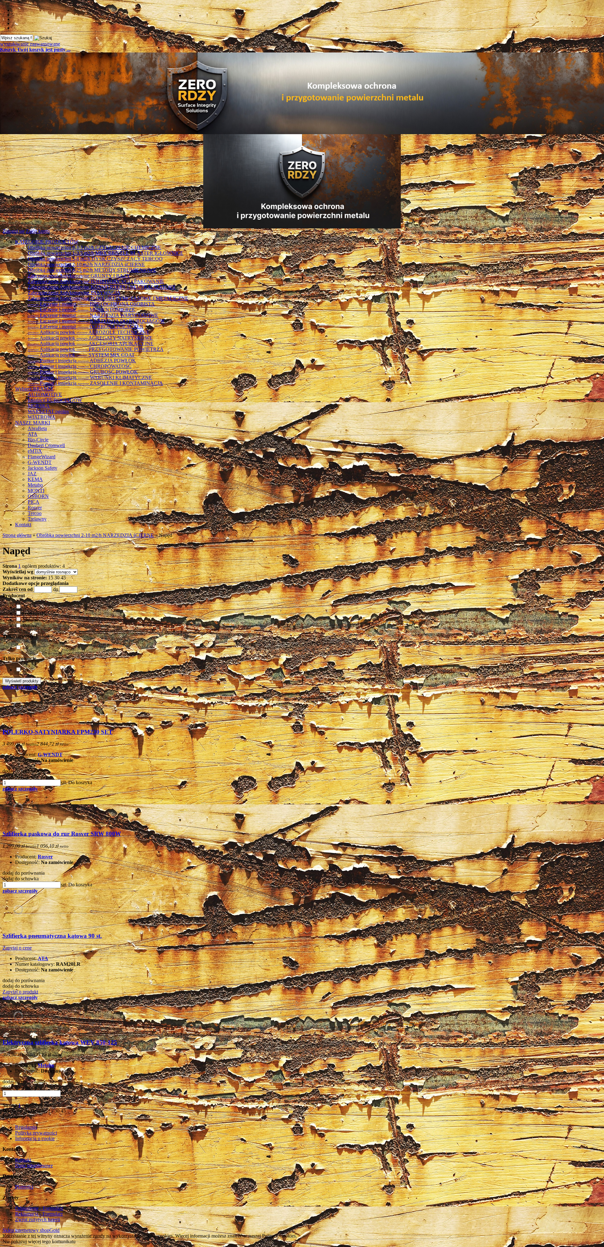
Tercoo (35, 513)
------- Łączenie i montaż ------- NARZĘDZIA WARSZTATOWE (93, 315)
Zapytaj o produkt (20, 991)
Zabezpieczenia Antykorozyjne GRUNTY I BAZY (79, 275)
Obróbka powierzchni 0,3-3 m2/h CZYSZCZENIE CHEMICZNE (94, 247)
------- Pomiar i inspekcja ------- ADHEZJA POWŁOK (82, 360)
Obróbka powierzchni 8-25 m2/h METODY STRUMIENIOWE (92, 270)
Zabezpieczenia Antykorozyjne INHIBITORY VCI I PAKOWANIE (96, 281)
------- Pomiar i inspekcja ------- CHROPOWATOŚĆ (79, 366)
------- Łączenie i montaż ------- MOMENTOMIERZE (81, 309)
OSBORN (38, 496)
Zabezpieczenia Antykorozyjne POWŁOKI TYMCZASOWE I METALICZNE (108, 298)
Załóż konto (38, 231)
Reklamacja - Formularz (39, 1214)
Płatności (24, 1187)
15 (50, 577)
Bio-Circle (38, 439)
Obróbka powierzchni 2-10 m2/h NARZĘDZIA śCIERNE (86, 264)
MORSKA (39, 405)
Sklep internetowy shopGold (31, 1230)
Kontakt (23, 524)
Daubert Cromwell (46, 445)
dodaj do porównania (24, 771)
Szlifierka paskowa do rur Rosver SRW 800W (62, 833)
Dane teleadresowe (34, 1165)
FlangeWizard (41, 456)
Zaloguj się (14, 231)
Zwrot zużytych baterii (37, 1219)
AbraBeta (37, 428)
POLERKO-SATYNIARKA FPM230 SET (58, 732)
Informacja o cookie (35, 1138)
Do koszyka (80, 782)
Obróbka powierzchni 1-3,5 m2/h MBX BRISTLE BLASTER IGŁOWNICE (105, 253)
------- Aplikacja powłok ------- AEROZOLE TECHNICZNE (88, 332)
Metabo (35, 485)
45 (63, 577)
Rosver (35, 507)
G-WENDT (40, 462)
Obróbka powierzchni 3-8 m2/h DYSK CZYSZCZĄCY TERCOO (95, 258)
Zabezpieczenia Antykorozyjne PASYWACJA (74, 292)
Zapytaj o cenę (17, 947)
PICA (33, 502)
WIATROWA (41, 417)
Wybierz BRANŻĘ (34, 388)
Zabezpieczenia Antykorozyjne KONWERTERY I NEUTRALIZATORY (102, 287)
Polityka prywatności (36, 1132)
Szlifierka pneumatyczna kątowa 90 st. (52, 936)
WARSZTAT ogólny (48, 411)
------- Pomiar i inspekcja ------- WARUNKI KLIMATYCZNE (90, 377)
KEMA (35, 479)
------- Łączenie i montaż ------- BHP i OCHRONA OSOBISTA (91, 304)
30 (56, 577)
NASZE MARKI (32, 422)
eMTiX (35, 451)
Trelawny (37, 519)
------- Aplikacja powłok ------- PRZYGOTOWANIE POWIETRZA (96, 349)
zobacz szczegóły (20, 687)
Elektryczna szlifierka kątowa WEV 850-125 (60, 1042)
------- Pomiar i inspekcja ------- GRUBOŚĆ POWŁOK (83, 372)
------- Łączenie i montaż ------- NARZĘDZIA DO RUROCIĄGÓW (96, 321)
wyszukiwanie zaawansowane (30, 43)
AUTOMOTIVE (45, 394)
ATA (32, 434)
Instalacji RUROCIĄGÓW (55, 400)
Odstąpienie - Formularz (39, 1208)
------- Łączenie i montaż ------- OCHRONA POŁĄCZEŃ (85, 326)
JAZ (32, 473)
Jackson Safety (42, 468)
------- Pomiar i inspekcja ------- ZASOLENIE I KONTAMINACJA (95, 383)
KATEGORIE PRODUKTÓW (46, 241)
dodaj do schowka (21, 776)
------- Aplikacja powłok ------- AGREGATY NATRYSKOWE (90, 338)
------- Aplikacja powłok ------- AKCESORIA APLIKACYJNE (91, 343)
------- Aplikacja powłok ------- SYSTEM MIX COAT (81, 355)
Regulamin (26, 1127)
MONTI (36, 490)
